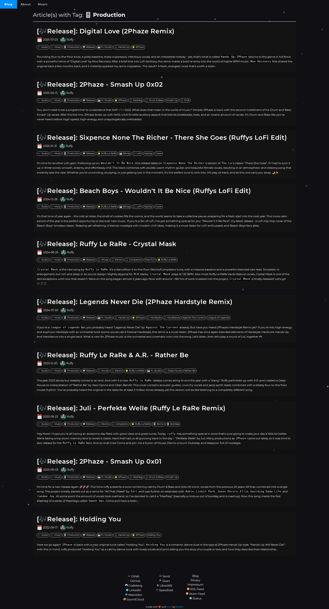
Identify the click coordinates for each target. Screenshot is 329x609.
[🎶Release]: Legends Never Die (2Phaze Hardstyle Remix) (135, 302)
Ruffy (70, 39)
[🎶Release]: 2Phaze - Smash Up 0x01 (99, 461)
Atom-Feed (197, 593)
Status (197, 598)
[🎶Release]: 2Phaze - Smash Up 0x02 (100, 84)
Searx (166, 581)
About (26, 4)
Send (166, 576)
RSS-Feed (197, 589)
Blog (8, 4)
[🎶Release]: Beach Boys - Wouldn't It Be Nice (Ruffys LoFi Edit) (144, 191)
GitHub (135, 581)
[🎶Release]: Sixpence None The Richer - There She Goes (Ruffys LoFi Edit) (162, 137)
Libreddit (166, 585)
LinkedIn (135, 590)
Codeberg (135, 585)
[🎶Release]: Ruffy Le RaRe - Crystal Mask (106, 244)
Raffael (179, 607)
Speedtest (166, 590)
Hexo (169, 607)
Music (43, 4)
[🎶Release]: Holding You (79, 519)
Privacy (195, 580)
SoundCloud (135, 599)
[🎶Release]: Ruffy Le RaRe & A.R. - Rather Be (113, 355)
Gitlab (135, 576)
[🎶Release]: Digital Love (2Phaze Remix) (106, 31)
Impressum (195, 584)
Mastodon (135, 594)
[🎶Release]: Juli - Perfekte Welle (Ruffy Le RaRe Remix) (131, 408)
